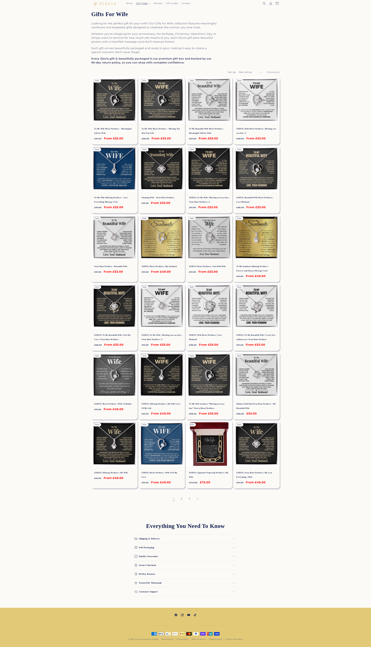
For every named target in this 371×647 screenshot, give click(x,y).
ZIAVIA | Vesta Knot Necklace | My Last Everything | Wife (254, 475)
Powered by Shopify (150, 639)
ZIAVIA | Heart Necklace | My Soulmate (159, 266)
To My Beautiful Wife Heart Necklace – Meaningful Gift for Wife (206, 131)
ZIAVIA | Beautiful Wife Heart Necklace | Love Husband (254, 199)
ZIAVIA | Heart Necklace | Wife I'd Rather (113, 404)
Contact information (234, 639)
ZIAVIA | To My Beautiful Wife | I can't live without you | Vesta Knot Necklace (255, 337)
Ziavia (137, 639)
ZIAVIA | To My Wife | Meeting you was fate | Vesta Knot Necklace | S (209, 199)
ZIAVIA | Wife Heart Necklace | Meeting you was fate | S (256, 131)
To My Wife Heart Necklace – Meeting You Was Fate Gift (161, 131)
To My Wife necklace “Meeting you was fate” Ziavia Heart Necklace (206, 406)
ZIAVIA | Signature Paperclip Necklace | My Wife (208, 475)
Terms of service (198, 639)
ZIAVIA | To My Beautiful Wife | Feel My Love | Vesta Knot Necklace (112, 337)
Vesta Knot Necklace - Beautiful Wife (110, 266)
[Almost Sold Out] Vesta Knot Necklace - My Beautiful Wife (256, 406)
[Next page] (197, 499)
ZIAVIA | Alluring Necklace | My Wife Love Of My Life (161, 406)
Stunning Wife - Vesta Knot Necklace (158, 197)
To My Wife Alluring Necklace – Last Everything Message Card (111, 199)
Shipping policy (215, 639)
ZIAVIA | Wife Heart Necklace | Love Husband (205, 337)
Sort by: (232, 72)
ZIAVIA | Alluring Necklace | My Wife (111, 473)
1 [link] (173, 498)
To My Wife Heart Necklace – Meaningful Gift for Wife (113, 131)
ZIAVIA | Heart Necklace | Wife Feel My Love (159, 475)
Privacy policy (182, 639)
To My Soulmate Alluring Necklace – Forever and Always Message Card (252, 268)
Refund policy (167, 639)
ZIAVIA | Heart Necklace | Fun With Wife (207, 266)
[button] (143, 3)
